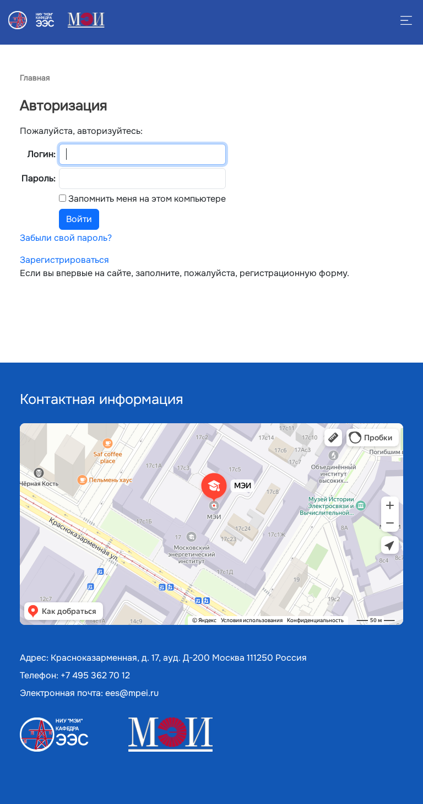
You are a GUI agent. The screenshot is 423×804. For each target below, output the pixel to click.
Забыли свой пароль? (66, 238)
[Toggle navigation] (14, 42)
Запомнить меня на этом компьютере (146, 198)
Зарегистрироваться (64, 260)
